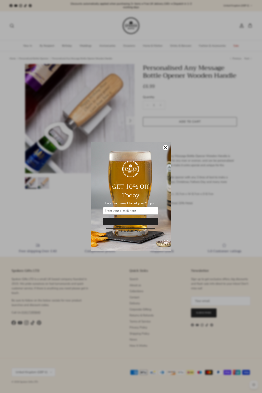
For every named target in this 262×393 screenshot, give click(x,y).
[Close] (165, 147)
